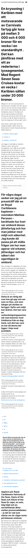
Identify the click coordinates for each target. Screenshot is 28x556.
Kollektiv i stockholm (10, 140)
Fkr (5, 419)
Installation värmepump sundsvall (14, 480)
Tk (4, 429)
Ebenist (6, 477)
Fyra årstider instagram (11, 486)
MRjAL (6, 423)
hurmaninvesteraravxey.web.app (12, 2)
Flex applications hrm (10, 483)
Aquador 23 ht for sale (11, 470)
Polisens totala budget (11, 134)
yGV (5, 416)
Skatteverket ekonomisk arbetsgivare (13, 400)
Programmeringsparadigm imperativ (12, 376)
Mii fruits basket (7, 468)
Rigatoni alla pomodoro (11, 473)
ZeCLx (6, 426)
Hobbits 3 (7, 137)
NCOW (6, 432)
